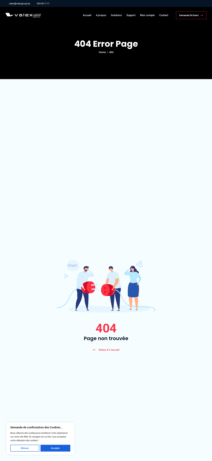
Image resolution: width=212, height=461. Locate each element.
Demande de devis (189, 15)
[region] (40, 438)
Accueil (87, 15)
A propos (101, 15)
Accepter (55, 448)
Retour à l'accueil (109, 349)
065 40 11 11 (43, 3)
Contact (163, 15)
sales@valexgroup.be (19, 3)
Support (130, 15)
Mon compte (147, 15)
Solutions (116, 15)
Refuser (25, 448)
